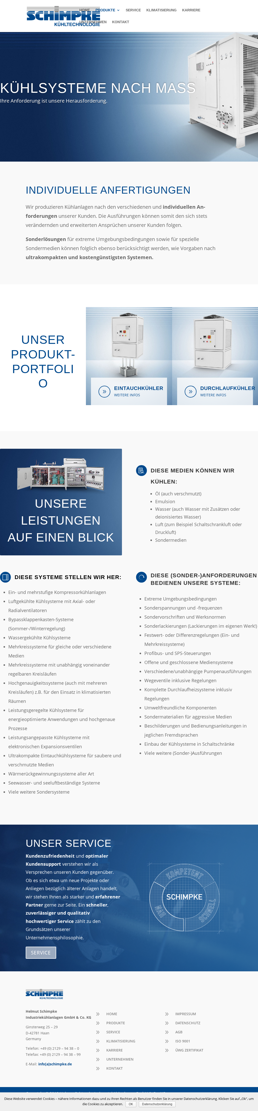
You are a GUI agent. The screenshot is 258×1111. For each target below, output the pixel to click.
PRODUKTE (105, 10)
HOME (84, 10)
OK (131, 1104)
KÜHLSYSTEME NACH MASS (98, 88)
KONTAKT (120, 22)
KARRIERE (191, 10)
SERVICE (133, 10)
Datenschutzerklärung (157, 1104)
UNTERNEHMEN (93, 22)
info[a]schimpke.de (55, 1064)
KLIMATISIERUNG (161, 10)
